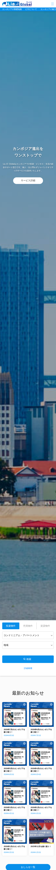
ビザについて (31, 9)
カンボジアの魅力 (48, 9)
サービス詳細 (28, 180)
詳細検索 (28, 668)
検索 (28, 659)
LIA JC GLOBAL (26, 3)
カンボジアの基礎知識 (12, 9)
